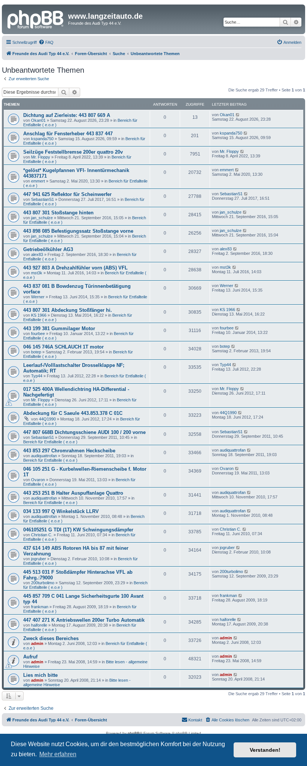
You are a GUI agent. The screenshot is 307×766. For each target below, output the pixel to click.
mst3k (36, 273)
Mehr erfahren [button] (57, 754)
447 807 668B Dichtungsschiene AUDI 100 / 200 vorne (84, 432)
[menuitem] (46, 42)
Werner (38, 297)
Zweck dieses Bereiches (51, 638)
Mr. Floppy (40, 157)
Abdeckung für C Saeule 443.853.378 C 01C (72, 413)
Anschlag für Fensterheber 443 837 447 (68, 133)
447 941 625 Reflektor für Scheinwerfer (67, 194)
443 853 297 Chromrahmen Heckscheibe (69, 450)
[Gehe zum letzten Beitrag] (237, 114)
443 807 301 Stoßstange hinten (58, 212)
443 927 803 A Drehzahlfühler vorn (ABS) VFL (75, 268)
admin (37, 643)
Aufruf (30, 657)
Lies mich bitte (40, 675)
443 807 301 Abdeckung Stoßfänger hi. (67, 310)
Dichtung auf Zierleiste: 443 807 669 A (66, 115)
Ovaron (38, 479)
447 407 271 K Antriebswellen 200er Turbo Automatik (84, 620)
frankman (39, 606)
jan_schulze (42, 217)
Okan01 (38, 120)
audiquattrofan (44, 455)
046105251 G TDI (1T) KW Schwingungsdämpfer (78, 530)
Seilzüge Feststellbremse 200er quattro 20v (73, 152)
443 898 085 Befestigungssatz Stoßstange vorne (78, 231)
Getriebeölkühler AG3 (48, 249)
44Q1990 (47, 419)
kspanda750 (42, 138)
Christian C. (41, 535)
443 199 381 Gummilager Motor (59, 328)
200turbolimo (42, 582)
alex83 (37, 254)
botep (36, 352)
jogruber (38, 559)
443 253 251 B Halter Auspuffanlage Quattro (73, 493)
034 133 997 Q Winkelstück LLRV (61, 511)
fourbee (38, 333)
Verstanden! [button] (265, 750)
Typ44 (36, 376)
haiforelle (39, 625)
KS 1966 (38, 315)
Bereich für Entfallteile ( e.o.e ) (50, 442)
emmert (38, 181)
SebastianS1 (42, 199)
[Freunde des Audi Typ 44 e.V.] (36, 18)
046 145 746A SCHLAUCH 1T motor (63, 347)
